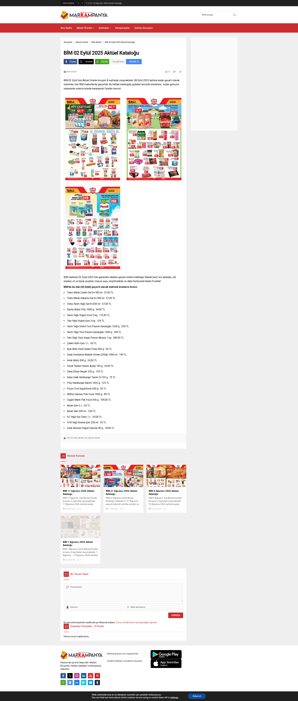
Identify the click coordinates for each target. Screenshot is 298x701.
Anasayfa (68, 42)
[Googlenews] (70, 682)
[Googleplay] (83, 682)
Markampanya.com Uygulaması (122, 653)
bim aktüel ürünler (92, 438)
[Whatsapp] (63, 682)
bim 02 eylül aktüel (75, 438)
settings (174, 697)
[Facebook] (63, 675)
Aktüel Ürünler (82, 42)
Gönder (104, 61)
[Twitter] (70, 675)
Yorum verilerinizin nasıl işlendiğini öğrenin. (137, 622)
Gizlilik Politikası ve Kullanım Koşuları (124, 661)
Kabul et (197, 696)
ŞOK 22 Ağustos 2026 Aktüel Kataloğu (104, 3)
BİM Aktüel (96, 42)
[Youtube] (90, 675)
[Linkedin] (83, 675)
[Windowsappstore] (90, 682)
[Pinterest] (97, 675)
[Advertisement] (214, 84)
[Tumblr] (97, 682)
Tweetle (89, 61)
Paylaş (73, 61)
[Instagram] (76, 675)
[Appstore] (76, 682)
